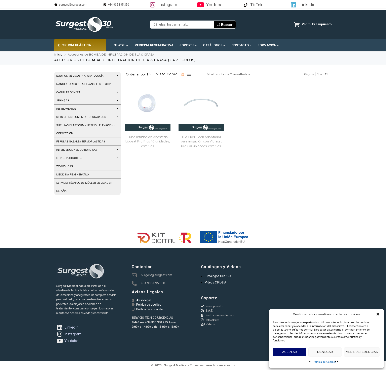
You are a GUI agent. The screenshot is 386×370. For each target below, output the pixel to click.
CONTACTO (240, 45)
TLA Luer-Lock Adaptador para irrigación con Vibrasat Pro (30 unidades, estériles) (201, 141)
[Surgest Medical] (84, 24)
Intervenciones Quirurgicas (76, 149)
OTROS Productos (69, 158)
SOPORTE (187, 45)
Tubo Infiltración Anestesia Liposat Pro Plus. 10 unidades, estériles (147, 141)
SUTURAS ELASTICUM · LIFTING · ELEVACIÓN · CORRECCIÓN (85, 129)
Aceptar (289, 352)
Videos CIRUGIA (215, 282)
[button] (378, 314)
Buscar (226, 25)
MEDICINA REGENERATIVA (153, 45)
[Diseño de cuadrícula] (182, 74)
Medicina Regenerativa (72, 174)
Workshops (64, 166)
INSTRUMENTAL (66, 108)
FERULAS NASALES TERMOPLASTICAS (80, 141)
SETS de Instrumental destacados (81, 117)
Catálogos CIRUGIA (218, 276)
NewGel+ (121, 45)
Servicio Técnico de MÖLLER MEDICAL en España (84, 186)
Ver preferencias (362, 352)
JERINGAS (62, 100)
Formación (267, 45)
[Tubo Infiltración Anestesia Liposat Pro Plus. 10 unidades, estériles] (147, 108)
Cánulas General (69, 92)
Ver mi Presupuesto (317, 24)
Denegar (325, 352)
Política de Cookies (324, 361)
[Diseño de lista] (188, 74)
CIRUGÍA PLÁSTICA (76, 45)
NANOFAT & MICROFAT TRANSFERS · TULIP (83, 84)
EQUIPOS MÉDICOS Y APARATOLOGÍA (80, 75)
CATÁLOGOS (213, 45)
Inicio (58, 54)
